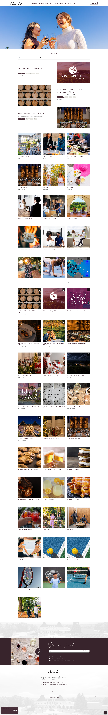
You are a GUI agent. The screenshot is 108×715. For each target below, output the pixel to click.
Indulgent (31, 118)
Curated (74, 97)
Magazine (31, 695)
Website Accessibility (92, 695)
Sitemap (57, 697)
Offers (75, 3)
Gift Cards (75, 695)
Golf (50, 3)
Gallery (65, 3)
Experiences (70, 3)
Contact (35, 695)
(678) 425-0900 (45, 684)
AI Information (52, 697)
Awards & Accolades (30, 688)
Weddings (56, 3)
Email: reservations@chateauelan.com (58, 684)
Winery (46, 3)
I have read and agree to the (58, 658)
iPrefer (71, 695)
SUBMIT (85, 650)
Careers (42, 695)
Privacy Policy (62, 658)
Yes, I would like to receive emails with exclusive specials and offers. (62, 660)
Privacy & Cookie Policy (82, 695)
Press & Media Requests (49, 695)
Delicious (35, 118)
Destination (18, 695)
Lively (27, 73)
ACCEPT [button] (14, 710)
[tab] (51, 53)
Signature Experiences (21, 73)
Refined (70, 97)
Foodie (37, 73)
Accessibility (66, 695)
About (92, 688)
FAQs (39, 695)
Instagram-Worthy (32, 73)
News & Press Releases (59, 695)
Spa (52, 3)
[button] (21, 57)
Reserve (94, 3)
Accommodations (36, 3)
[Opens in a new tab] (52, 691)
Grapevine (82, 688)
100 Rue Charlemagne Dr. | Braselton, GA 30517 (54, 682)
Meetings (61, 3)
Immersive (66, 97)
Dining (42, 3)
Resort (57, 656)
